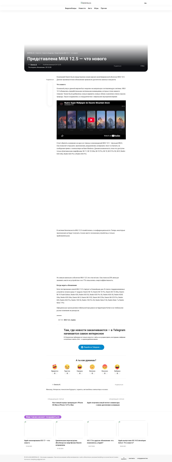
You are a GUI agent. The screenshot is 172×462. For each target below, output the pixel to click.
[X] (26, 3)
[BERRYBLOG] (86, 3)
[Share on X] (123, 66)
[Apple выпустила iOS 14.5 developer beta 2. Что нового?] (133, 429)
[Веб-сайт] (125, 384)
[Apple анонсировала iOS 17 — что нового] (39, 429)
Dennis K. (34, 65)
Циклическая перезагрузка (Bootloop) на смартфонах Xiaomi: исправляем (69, 443)
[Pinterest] (30, 3)
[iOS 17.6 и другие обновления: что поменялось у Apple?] (101, 429)
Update (73, 320)
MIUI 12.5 (67, 320)
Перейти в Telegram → (92, 347)
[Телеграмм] (32, 3)
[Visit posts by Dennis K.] (48, 384)
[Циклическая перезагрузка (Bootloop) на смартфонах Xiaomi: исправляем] (70, 429)
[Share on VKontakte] (129, 66)
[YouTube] (28, 3)
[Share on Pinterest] (126, 66)
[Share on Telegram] (132, 66)
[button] (142, 3)
